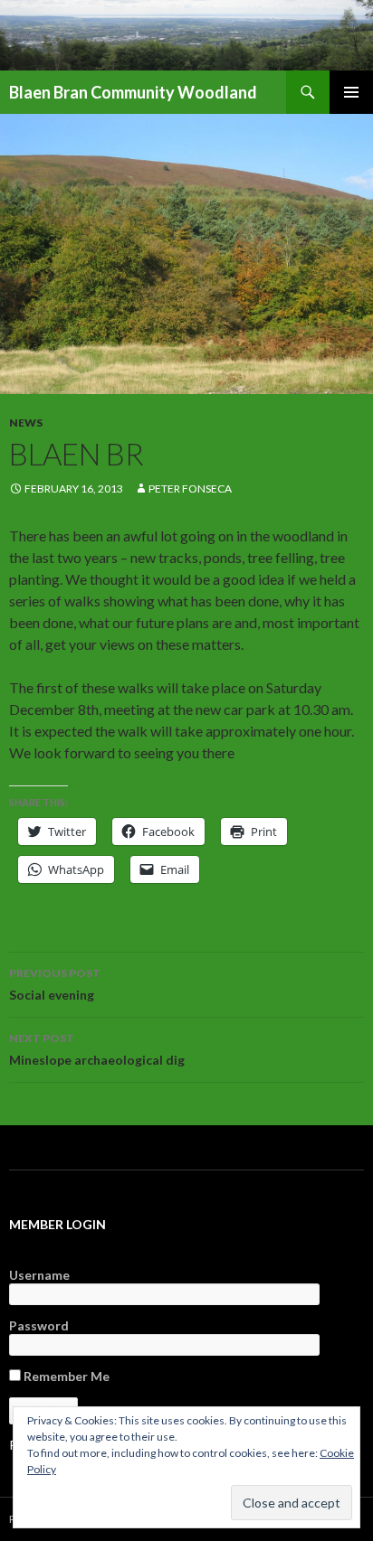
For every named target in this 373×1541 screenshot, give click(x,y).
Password (39, 1325)
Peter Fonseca (190, 488)
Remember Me (65, 1376)
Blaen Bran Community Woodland (133, 92)
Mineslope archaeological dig (97, 1049)
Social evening (54, 984)
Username (39, 1275)
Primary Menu (351, 92)
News (26, 422)
